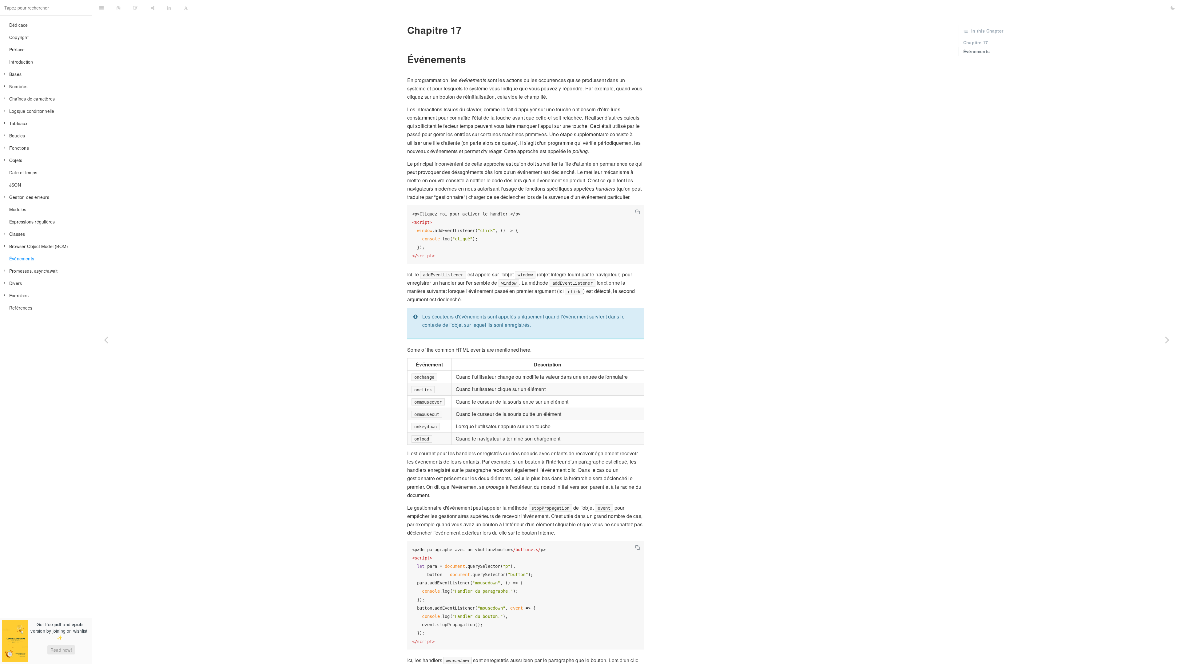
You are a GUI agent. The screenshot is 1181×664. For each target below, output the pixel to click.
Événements (21, 258)
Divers (15, 283)
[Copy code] (637, 211)
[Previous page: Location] (106, 339)
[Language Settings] (118, 7)
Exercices (19, 295)
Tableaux (18, 123)
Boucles (17, 135)
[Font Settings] (186, 7)
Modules (17, 209)
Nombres (18, 86)
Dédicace (18, 25)
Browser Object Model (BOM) (38, 246)
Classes (17, 234)
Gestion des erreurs (29, 197)
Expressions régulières (32, 222)
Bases (15, 74)
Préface (17, 49)
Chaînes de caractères (32, 99)
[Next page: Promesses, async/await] (1167, 339)
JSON (15, 185)
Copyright (19, 37)
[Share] (152, 7)
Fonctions (19, 148)
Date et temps (23, 172)
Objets (15, 160)
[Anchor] (402, 30)
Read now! (61, 650)
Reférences (20, 308)
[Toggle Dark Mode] (1173, 7)
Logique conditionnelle (31, 111)
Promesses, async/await (33, 271)
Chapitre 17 (975, 42)
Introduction (21, 62)
